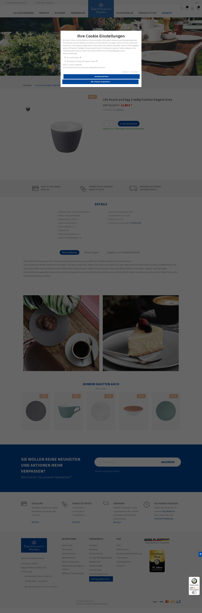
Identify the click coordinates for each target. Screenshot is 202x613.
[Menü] (198, 578)
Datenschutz (135, 72)
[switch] (194, 592)
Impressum (125, 72)
